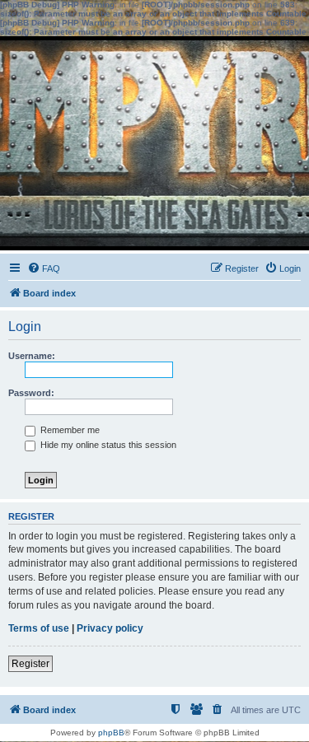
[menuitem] (43, 268)
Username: (31, 356)
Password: (31, 393)
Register (30, 664)
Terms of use (38, 628)
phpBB (111, 732)
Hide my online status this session (107, 445)
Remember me (69, 430)
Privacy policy (110, 628)
